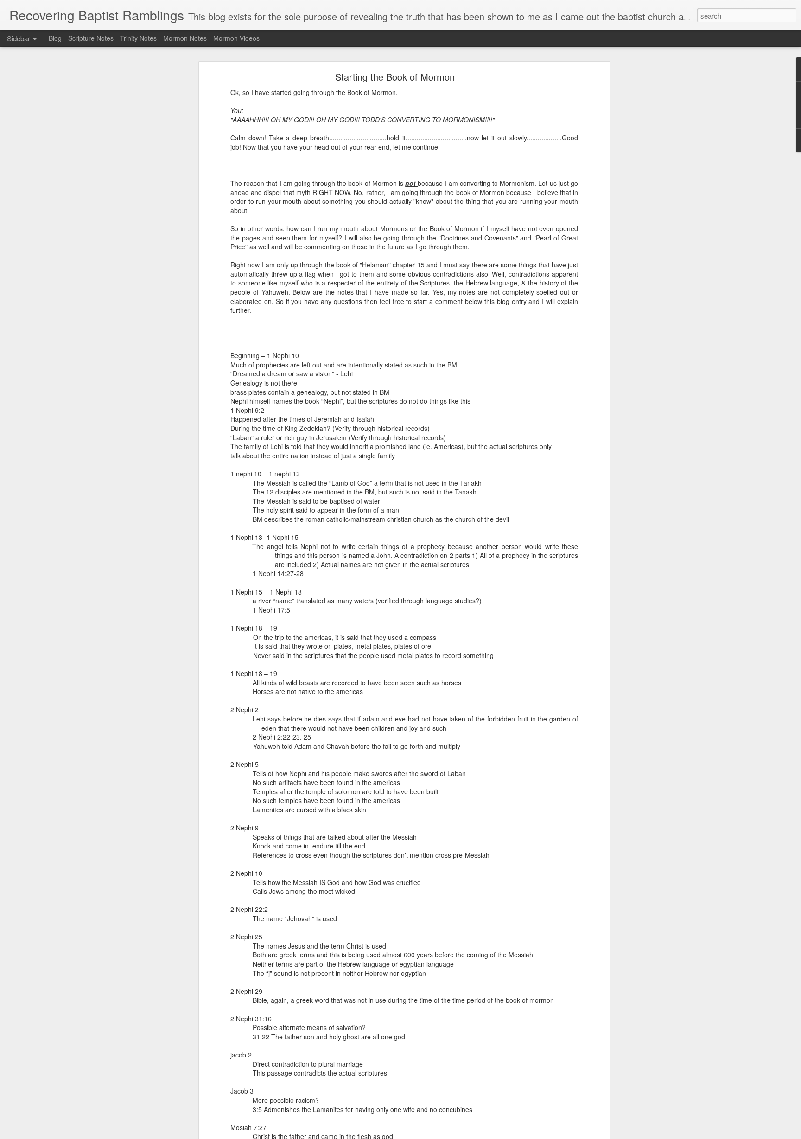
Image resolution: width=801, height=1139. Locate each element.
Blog (55, 38)
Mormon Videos (236, 38)
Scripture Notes (91, 38)
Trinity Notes (138, 38)
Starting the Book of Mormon (395, 76)
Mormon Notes (185, 38)
